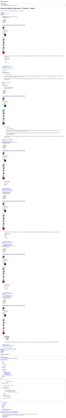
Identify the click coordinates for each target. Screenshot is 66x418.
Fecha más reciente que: (4, 387)
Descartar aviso (4, 416)
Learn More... (7, 415)
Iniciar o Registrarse (4, 1)
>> (10, 17)
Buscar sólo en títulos (9, 381)
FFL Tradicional (4, 402)
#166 (3, 294)
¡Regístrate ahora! (3, 3)
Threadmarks (2, 14)
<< (2, 17)
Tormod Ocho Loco (15, 10)
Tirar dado (5, 87)
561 (4, 32)
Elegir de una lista (10, 87)
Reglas (3, 376)
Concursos (4, 366)
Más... (4, 398)
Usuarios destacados (7, 372)
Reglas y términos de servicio (6, 409)
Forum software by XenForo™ (9, 411)
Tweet (1, 356)
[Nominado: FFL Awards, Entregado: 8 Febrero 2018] (3, 28)
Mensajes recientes (8, 397)
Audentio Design (15, 412)
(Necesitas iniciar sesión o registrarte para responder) (8, 348)
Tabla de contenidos (6, 17)
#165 (3, 243)
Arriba (3, 406)
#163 (3, 140)
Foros (3, 361)
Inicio (3, 405)
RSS (3, 407)
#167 (3, 346)
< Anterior (2, 13)
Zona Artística (5, 10)
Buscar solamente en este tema (10, 390)
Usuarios (3, 367)
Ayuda (3, 404)
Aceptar (3, 415)
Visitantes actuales (7, 373)
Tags (3, 375)
